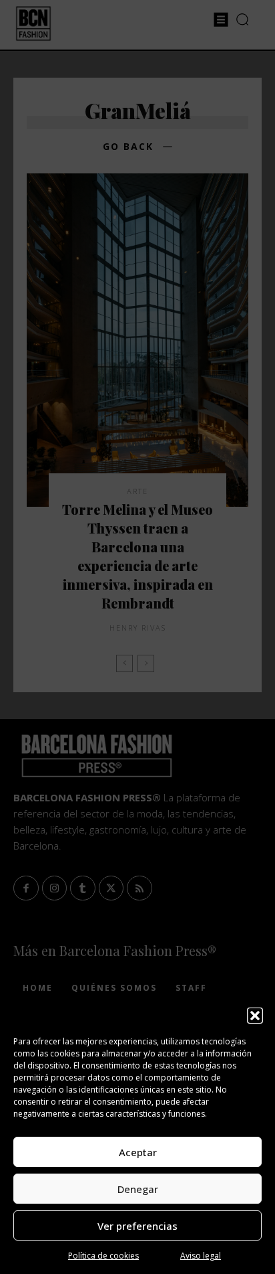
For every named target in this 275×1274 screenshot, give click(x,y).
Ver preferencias (137, 1225)
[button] (255, 1015)
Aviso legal (200, 1255)
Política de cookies (103, 1255)
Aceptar (138, 1152)
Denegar (137, 1189)
